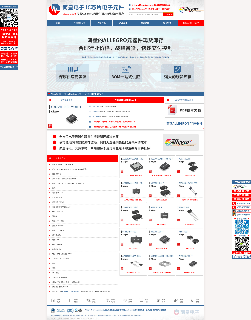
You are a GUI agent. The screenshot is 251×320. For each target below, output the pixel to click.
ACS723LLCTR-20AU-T (93, 94)
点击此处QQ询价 (243, 211)
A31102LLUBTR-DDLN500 (161, 273)
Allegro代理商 (56, 94)
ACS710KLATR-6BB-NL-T (161, 176)
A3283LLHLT (161, 224)
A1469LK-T (189, 224)
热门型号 (167, 23)
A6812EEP (190, 248)
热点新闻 (145, 23)
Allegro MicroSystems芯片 (73, 94)
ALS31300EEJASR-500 (133, 176)
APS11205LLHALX (133, 224)
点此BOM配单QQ (243, 215)
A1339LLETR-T (161, 248)
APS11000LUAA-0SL (133, 273)
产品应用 (123, 23)
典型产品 (101, 23)
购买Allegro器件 (191, 23)
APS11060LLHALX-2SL (133, 200)
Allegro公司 (80, 23)
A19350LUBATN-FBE (190, 200)
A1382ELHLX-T (161, 200)
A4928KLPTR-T (189, 273)
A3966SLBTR (190, 176)
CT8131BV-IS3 (133, 248)
